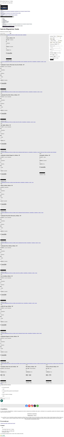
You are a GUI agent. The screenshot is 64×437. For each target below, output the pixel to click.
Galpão (21, 25)
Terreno (29, 11)
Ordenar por (52, 44)
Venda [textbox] (58, 36)
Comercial (22, 11)
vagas (51, 58)
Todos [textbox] (51, 39)
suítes (51, 54)
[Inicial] (4, 9)
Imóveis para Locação (11, 423)
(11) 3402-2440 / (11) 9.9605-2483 (8, 26)
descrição (7, 60)
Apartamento (8, 11)
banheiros (51, 56)
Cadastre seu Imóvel (8, 14)
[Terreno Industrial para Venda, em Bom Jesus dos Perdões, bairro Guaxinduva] (13, 363)
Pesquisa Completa (14, 14)
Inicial (3, 18)
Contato (1, 15)
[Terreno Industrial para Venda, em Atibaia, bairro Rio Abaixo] (36, 363)
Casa (19, 11)
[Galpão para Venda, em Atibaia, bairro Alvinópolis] (48, 152)
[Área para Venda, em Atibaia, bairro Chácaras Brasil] (54, 363)
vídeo (8, 362)
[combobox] (58, 36)
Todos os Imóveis (3, 11)
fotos (11, 60)
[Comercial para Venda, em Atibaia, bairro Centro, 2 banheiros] (16, 34)
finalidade (51, 36)
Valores (51, 45)
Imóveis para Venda (4, 423)
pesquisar (51, 59)
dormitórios (52, 52)
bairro (54, 42)
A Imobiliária (2, 14)
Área (51, 49)
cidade (54, 39)
